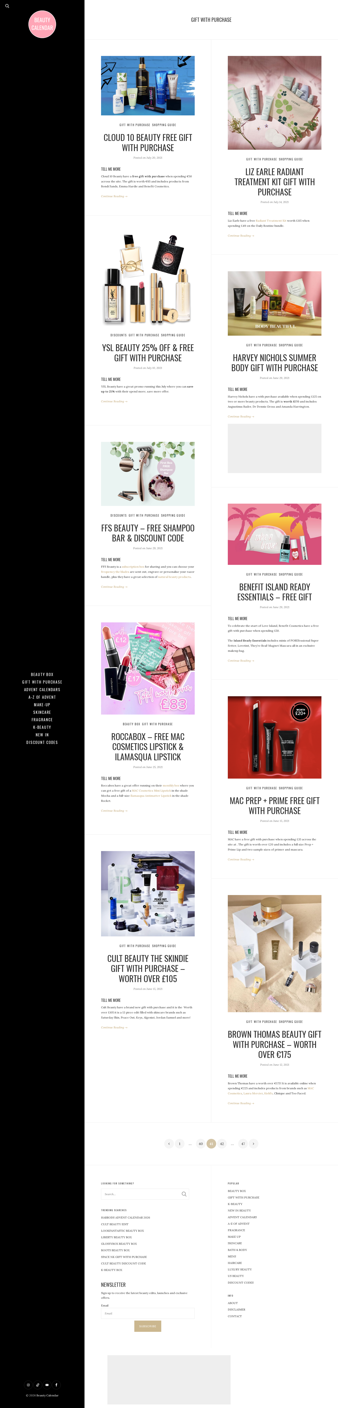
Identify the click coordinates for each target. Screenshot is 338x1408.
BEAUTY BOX (237, 1191)
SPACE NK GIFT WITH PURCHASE (124, 1257)
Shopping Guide (164, 125)
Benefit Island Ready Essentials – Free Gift (274, 591)
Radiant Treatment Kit (271, 220)
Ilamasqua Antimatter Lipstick (150, 795)
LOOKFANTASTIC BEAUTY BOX (122, 1230)
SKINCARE (235, 1243)
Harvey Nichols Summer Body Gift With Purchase (274, 362)
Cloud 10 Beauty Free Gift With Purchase (148, 142)
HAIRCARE (235, 1263)
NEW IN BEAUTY (239, 1210)
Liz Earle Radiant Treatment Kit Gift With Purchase (274, 181)
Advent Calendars (42, 689)
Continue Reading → (114, 196)
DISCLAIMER (236, 1309)
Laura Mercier (253, 1093)
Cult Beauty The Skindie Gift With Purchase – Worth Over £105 (147, 968)
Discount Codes (42, 742)
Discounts (119, 335)
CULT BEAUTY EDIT (115, 1224)
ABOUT (233, 1303)
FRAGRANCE (236, 1230)
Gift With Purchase (42, 682)
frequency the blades (115, 571)
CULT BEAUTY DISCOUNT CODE (123, 1263)
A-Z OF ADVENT (42, 697)
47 (243, 1143)
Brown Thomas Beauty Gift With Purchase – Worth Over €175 (274, 1044)
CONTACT (235, 1316)
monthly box (171, 785)
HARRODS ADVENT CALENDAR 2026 (125, 1217)
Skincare (42, 712)
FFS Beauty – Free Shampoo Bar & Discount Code (148, 532)
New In (42, 734)
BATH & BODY (237, 1250)
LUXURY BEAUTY (240, 1269)
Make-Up (42, 704)
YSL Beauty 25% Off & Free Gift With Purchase (148, 352)
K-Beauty (42, 727)
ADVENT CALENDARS (242, 1217)
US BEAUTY (236, 1276)
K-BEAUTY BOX (111, 1270)
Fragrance (42, 719)
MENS (232, 1256)
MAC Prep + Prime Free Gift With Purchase (275, 805)
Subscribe (147, 1326)
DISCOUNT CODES (241, 1282)
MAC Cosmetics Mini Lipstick (151, 790)
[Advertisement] (275, 448)
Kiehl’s (268, 1093)
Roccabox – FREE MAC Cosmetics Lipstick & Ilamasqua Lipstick (147, 746)
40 (201, 1143)
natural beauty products (174, 577)
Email (104, 1305)
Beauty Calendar (47, 1395)
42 (222, 1143)
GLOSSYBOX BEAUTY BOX (119, 1243)
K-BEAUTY (235, 1204)
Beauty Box (42, 674)
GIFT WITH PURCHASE (243, 1197)
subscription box (133, 566)
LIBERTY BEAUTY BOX (116, 1237)
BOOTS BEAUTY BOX (115, 1250)
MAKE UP (234, 1236)
